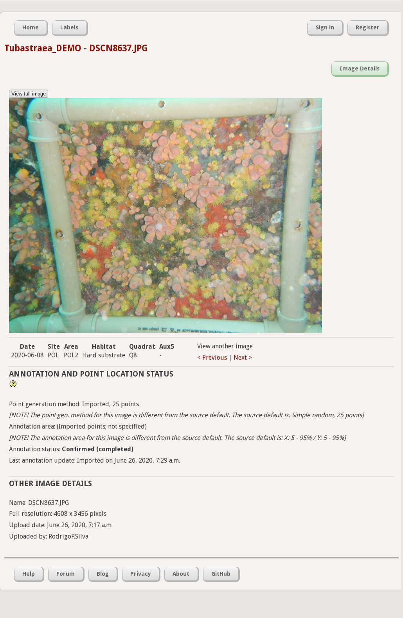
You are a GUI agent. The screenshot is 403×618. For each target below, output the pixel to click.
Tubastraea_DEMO (42, 48)
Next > (243, 357)
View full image (28, 94)
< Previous (212, 357)
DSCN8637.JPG (118, 48)
